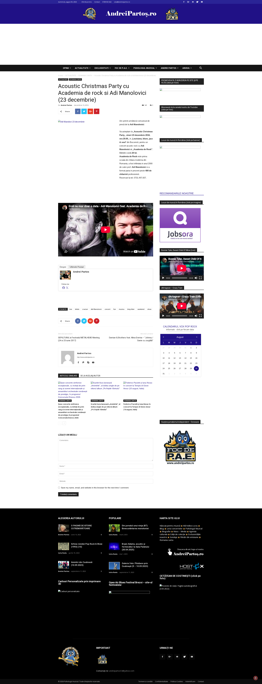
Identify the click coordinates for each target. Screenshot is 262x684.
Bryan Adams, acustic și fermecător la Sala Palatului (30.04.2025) (135, 547)
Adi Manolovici (96, 309)
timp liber (131, 309)
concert (107, 309)
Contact (97, 2)
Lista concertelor (175, 528)
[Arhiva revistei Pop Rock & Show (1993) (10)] (63, 546)
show (149, 309)
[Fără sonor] (196, 278)
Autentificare (190, 681)
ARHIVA (186, 68)
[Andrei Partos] (65, 275)
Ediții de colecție (177, 534)
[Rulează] (163, 278)
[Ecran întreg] (200, 278)
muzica (121, 309)
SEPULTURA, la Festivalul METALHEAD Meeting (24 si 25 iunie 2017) (79, 339)
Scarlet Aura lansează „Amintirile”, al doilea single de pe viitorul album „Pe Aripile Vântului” (105, 407)
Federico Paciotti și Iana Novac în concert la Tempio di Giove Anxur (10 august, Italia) (137, 407)
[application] (182, 268)
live (70, 309)
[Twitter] (197, 2)
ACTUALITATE (81, 68)
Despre (63, 267)
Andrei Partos (66, 105)
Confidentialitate (161, 681)
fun (114, 309)
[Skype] (89, 362)
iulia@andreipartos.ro (122, 2)
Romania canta (166, 540)
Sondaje (173, 537)
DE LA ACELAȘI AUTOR (90, 376)
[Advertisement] (131, 44)
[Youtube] (202, 2)
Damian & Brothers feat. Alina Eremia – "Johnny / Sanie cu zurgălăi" (131, 339)
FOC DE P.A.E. (121, 68)
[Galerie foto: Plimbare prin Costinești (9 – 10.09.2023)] (114, 565)
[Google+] (188, 2)
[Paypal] (84, 362)
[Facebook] (184, 2)
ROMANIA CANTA (85, 75)
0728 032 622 (106, 2)
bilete (77, 309)
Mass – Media (179, 531)
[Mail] (193, 2)
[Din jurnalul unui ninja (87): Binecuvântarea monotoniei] (114, 528)
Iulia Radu (62, 553)
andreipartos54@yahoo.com (121, 671)
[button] (200, 68)
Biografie (166, 531)
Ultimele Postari (77, 267)
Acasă (60, 75)
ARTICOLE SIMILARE (68, 376)
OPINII (66, 68)
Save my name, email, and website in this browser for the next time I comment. (95, 488)
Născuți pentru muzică (170, 525)
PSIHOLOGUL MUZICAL (144, 68)
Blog (162, 528)
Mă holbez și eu (190, 525)
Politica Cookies (177, 681)
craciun (85, 309)
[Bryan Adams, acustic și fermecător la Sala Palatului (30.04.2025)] (114, 546)
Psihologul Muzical (193, 528)
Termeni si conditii (145, 681)
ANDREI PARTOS (168, 68)
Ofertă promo (86, 2)
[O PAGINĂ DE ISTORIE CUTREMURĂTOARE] (63, 528)
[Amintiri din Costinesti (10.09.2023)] (63, 564)
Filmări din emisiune (189, 537)
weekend (141, 309)
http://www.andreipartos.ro (85, 357)
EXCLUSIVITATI (102, 68)
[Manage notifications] (255, 678)
